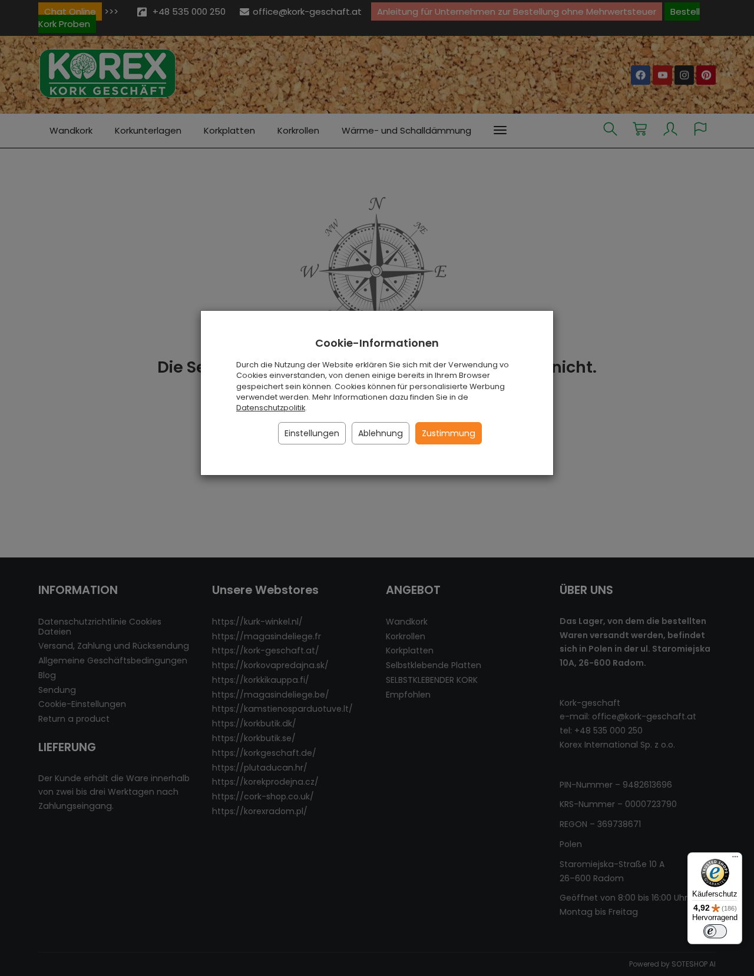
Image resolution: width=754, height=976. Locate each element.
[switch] (715, 931)
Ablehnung (380, 433)
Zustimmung (448, 433)
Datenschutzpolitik (270, 408)
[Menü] (735, 859)
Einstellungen (312, 433)
